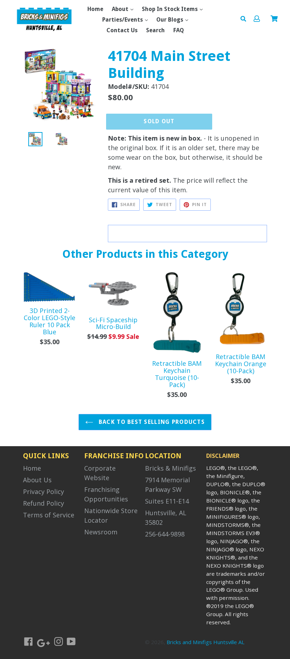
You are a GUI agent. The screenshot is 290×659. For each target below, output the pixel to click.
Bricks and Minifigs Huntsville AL (205, 642)
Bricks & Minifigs (170, 468)
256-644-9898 (165, 534)
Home (95, 9)
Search (155, 30)
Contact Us (122, 30)
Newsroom (100, 532)
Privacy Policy (43, 491)
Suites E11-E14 (167, 501)
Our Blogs (170, 19)
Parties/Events (123, 19)
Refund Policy (43, 503)
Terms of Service (48, 515)
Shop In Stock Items (170, 9)
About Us (37, 480)
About (121, 9)
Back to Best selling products (151, 422)
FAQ (178, 30)
